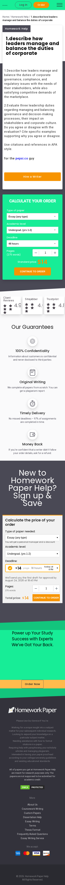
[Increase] (55, 253)
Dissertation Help (32, 817)
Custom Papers (32, 813)
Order (41, 5)
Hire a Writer (32, 177)
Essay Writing (32, 821)
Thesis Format (32, 829)
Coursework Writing (32, 808)
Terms (32, 825)
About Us (33, 804)
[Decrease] (36, 253)
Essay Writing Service (32, 838)
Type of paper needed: (20, 531)
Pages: (9, 586)
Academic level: (15, 547)
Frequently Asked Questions (32, 834)
